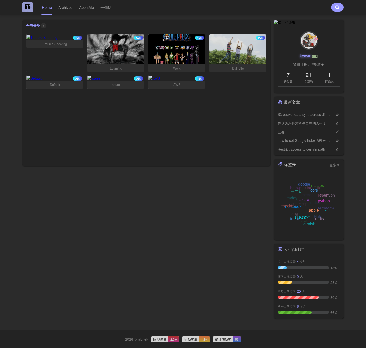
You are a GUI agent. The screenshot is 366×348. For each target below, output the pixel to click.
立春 (281, 131)
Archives (65, 7)
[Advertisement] (146, 131)
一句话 (106, 7)
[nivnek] (29, 7)
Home (47, 7)
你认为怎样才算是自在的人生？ (302, 123)
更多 (332, 164)
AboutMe (86, 7)
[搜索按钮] (337, 7)
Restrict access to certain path (301, 149)
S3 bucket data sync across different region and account (304, 114)
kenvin (305, 56)
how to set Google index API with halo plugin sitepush (304, 140)
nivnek (143, 339)
